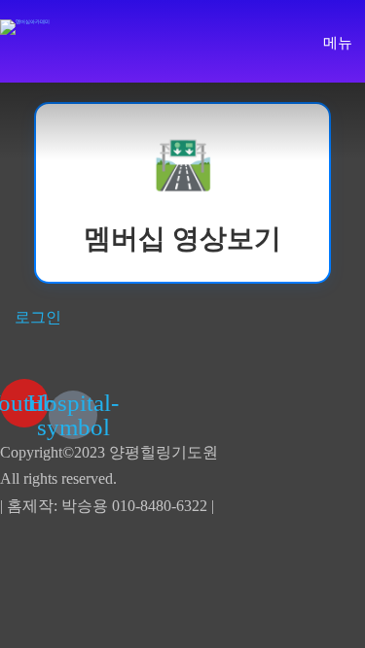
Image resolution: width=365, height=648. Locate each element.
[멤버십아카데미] (25, 27)
